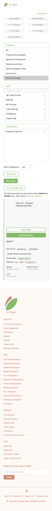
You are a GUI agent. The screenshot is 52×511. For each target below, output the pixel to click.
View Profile (26, 230)
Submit (9, 477)
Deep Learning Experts (12, 384)
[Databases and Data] (26, 64)
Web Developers (14, 19)
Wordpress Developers (13, 400)
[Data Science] (26, 73)
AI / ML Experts (14, 31)
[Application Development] (26, 59)
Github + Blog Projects (12, 458)
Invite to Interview (26, 235)
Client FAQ (8, 446)
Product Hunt (9, 344)
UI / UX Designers (14, 25)
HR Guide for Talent (11, 454)
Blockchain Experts (14, 37)
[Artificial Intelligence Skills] (26, 68)
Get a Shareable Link (14, 188)
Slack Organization (11, 328)
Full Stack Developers (12, 359)
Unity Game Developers (13, 396)
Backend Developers (12, 367)
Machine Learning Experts (14, 379)
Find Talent (10, 181)
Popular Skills (9, 423)
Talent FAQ (8, 450)
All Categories (9, 415)
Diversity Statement (11, 348)
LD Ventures (8, 431)
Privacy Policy (42, 496)
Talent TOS (29, 496)
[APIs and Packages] (26, 78)
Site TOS (8, 496)
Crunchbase (8, 332)
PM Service (8, 404)
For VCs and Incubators (13, 324)
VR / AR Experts (38, 31)
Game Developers (38, 25)
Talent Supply (9, 427)
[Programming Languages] (26, 55)
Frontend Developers (12, 363)
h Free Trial (33, 249)
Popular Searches (11, 419)
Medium (7, 336)
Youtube (7, 340)
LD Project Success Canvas (14, 435)
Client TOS (18, 496)
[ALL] (26, 50)
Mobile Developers (38, 19)
